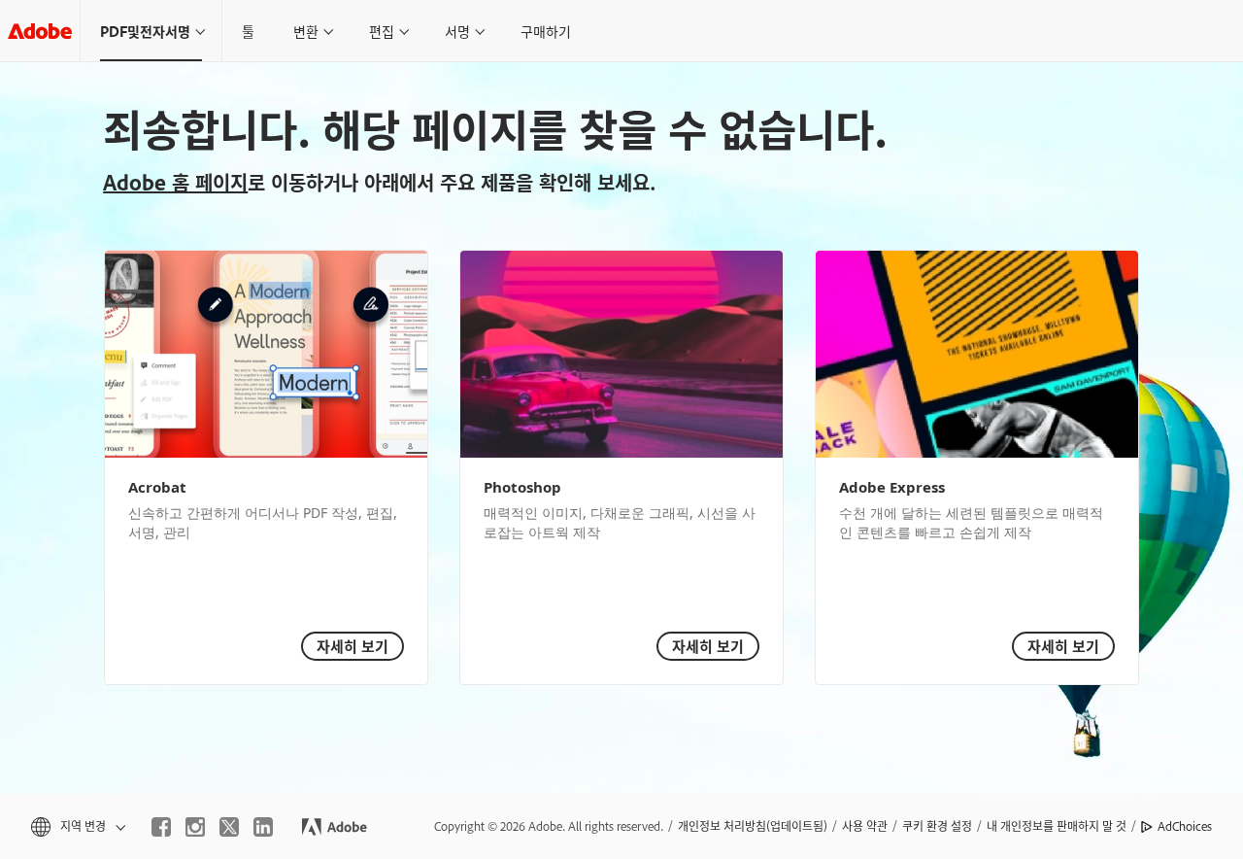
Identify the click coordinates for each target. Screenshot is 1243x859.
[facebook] (161, 827)
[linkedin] (263, 827)
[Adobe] (40, 30)
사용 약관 (865, 826)
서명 (457, 30)
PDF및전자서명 (145, 30)
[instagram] (195, 827)
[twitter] (229, 827)
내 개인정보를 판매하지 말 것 (1056, 826)
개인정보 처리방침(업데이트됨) (752, 826)
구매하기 (546, 30)
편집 (381, 30)
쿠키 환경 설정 (937, 826)
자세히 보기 (352, 646)
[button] (76, 826)
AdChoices (1185, 826)
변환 (306, 30)
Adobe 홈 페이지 (175, 181)
